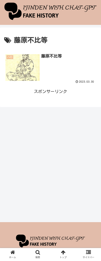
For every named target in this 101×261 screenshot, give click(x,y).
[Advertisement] (50, 164)
